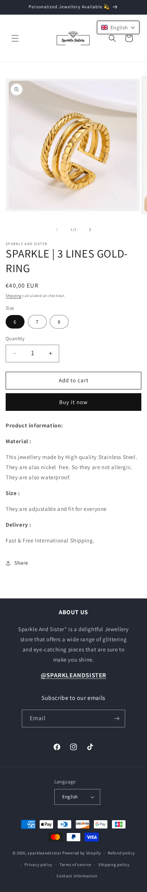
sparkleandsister (44, 853)
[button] (15, 38)
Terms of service (75, 864)
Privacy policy (38, 864)
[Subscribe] (116, 718)
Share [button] (21, 562)
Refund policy (121, 853)
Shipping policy (114, 864)
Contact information (77, 875)
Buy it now (73, 402)
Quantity (15, 338)
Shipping (13, 295)
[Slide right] (90, 229)
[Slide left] (57, 229)
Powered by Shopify (81, 853)
